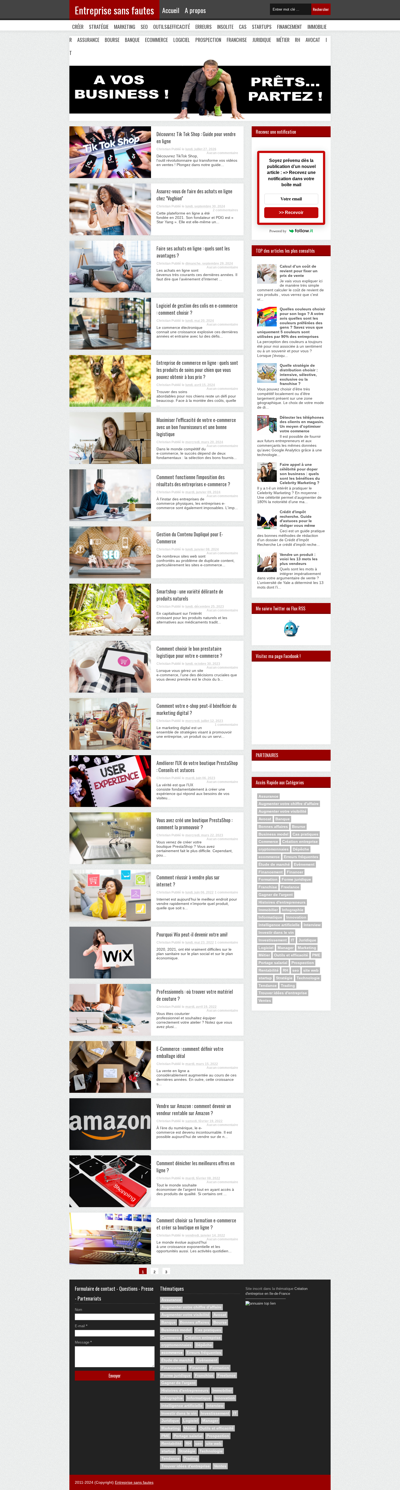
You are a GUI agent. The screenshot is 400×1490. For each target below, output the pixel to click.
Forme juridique (296, 879)
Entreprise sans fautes (114, 10)
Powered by (278, 231)
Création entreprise (300, 841)
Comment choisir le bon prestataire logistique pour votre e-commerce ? (189, 652)
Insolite (225, 26)
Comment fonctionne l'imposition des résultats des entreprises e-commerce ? (193, 480)
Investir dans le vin (276, 932)
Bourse (112, 39)
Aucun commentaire (222, 153)
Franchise (237, 39)
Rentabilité (269, 970)
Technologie (308, 978)
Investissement (273, 940)
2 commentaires (225, 210)
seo (295, 970)
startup (265, 978)
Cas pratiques (305, 834)
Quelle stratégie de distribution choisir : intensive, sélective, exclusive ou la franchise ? (299, 374)
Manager (286, 948)
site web (311, 970)
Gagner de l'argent (276, 894)
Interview (312, 925)
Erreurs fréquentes (301, 857)
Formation (268, 879)
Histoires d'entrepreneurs (282, 902)
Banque (132, 39)
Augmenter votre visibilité (282, 811)
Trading (288, 985)
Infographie (292, 910)
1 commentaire (226, 725)
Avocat (313, 39)
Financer (295, 872)
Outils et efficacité (291, 955)
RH (297, 39)
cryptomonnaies (274, 849)
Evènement (304, 864)
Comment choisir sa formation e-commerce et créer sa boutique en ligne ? (196, 1224)
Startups (262, 26)
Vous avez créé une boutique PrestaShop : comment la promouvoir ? (194, 823)
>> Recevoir (291, 212)
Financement (289, 26)
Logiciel (181, 39)
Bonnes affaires (273, 826)
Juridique (261, 39)
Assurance (88, 39)
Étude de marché (274, 864)
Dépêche (301, 849)
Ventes (265, 1000)
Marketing (124, 26)
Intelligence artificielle (279, 925)
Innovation (296, 917)
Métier (283, 39)
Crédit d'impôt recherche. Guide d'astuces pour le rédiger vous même (297, 519)
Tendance (268, 985)
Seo (144, 26)
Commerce (268, 841)
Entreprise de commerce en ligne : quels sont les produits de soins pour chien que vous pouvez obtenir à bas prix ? (197, 369)
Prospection (208, 39)
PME (316, 955)
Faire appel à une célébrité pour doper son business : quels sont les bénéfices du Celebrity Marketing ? (300, 473)
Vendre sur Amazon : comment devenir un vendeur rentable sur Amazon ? (193, 1109)
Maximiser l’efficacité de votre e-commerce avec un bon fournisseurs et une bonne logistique (196, 426)
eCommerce (156, 39)
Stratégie (99, 26)
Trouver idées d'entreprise (283, 993)
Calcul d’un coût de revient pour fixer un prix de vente (299, 271)
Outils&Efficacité (171, 26)
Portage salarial (273, 962)
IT (292, 940)
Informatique (270, 917)
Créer (78, 26)
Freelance (290, 887)
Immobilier (268, 910)
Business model (273, 834)
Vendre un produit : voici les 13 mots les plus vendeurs (299, 559)
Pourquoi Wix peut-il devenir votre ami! (191, 934)
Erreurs (203, 26)
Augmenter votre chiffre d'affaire (289, 803)
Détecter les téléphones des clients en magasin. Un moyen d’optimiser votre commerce (302, 424)
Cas (243, 26)
